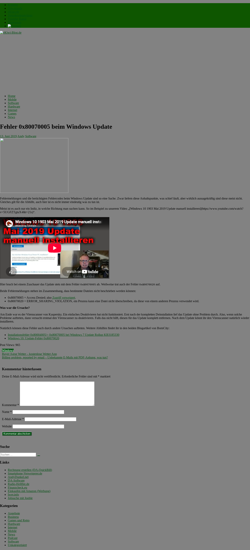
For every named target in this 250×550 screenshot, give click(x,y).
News (11, 117)
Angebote (14, 513)
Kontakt (13, 4)
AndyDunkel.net (18, 477)
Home (11, 96)
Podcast (12, 538)
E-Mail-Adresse (13, 419)
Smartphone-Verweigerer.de (25, 473)
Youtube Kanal (17, 19)
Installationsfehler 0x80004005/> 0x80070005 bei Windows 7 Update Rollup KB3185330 (63, 334)
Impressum (14, 22)
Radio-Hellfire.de (18, 484)
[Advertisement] (125, 63)
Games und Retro (18, 520)
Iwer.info (13, 494)
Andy (20, 136)
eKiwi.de (13, 11)
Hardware (14, 106)
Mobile (12, 99)
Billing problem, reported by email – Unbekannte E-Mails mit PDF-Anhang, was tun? (55, 357)
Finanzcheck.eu (17, 487)
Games (12, 113)
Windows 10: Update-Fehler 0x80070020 (33, 338)
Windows (8, 350)
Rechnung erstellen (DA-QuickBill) (30, 470)
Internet (12, 110)
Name (7, 411)
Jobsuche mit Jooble (20, 498)
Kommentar (10, 405)
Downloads (15, 8)
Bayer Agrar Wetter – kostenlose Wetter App (29, 354)
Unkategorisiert (17, 545)
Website (7, 426)
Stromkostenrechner (20, 15)
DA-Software (16, 480)
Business (13, 517)
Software (13, 103)
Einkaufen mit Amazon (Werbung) (29, 491)
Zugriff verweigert (63, 297)
